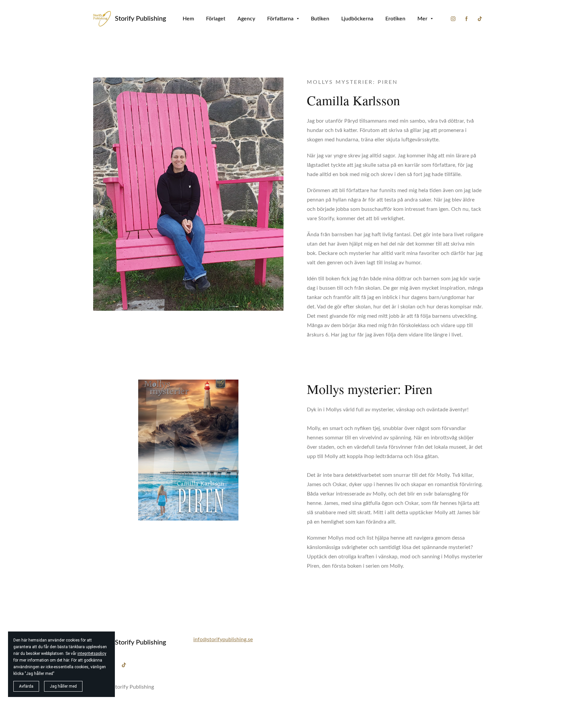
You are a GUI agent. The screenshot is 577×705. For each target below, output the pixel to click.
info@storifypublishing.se (223, 639)
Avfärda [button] (26, 686)
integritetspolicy (91, 653)
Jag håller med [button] (63, 686)
